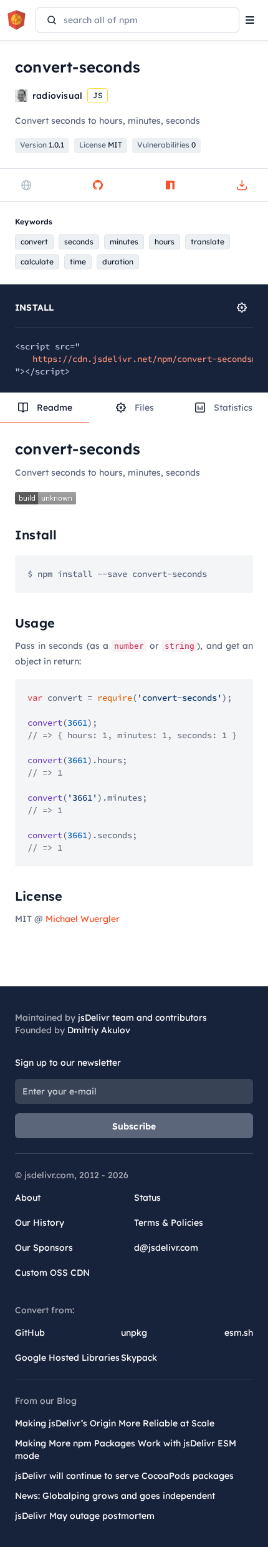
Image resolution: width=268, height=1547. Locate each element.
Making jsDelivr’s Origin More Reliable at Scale (114, 1423)
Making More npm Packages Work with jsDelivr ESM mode (125, 1449)
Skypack (139, 1357)
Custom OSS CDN (52, 1272)
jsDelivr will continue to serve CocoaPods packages (124, 1475)
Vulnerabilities (166, 144)
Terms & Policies (168, 1222)
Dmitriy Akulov (98, 1030)
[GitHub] (98, 185)
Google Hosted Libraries (67, 1357)
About (28, 1197)
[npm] (170, 185)
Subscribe (134, 1126)
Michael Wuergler (82, 918)
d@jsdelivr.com (166, 1247)
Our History (39, 1222)
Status (147, 1197)
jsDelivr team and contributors (142, 1017)
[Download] (242, 185)
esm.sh (238, 1332)
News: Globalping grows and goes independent (115, 1495)
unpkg (134, 1332)
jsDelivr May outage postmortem (85, 1515)
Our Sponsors (44, 1247)
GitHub (30, 1332)
